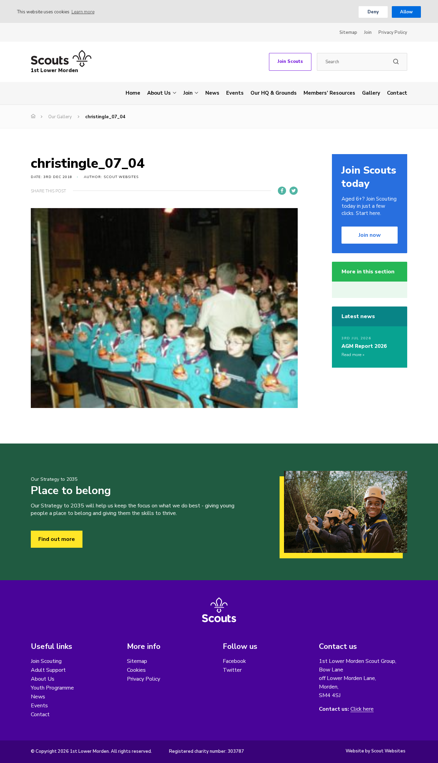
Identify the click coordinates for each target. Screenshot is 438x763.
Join (368, 32)
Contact (397, 93)
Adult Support (48, 670)
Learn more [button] (83, 12)
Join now (370, 235)
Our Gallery (60, 117)
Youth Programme (52, 688)
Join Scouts (290, 61)
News (212, 93)
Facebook (234, 661)
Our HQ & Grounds (273, 93)
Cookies (136, 670)
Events (235, 93)
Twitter (232, 670)
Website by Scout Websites (375, 751)
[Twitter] (293, 191)
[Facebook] (282, 191)
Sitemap (348, 32)
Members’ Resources (329, 93)
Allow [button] (406, 12)
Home (133, 93)
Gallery (371, 93)
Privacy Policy (392, 32)
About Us (159, 93)
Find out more (56, 539)
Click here (362, 709)
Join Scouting (46, 661)
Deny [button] (373, 12)
